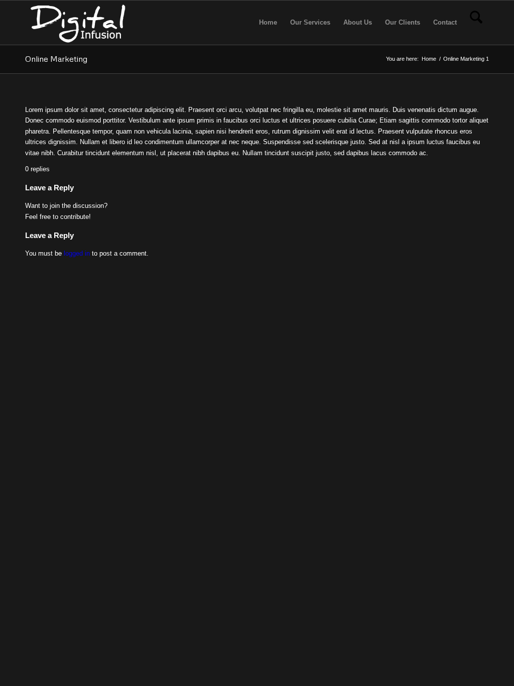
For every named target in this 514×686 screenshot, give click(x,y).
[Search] (476, 23)
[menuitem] (268, 23)
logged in (77, 253)
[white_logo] (79, 23)
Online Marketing (56, 59)
